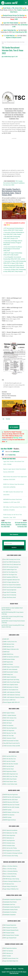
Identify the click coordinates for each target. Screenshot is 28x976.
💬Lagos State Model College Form (10, 961)
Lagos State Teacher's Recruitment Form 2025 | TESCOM (13, 463)
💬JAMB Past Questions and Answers (10, 657)
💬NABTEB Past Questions (8, 815)
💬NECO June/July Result (8, 766)
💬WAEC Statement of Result (9, 738)
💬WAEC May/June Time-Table (9, 733)
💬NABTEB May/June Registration (10, 794)
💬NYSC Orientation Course (8, 843)
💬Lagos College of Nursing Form (9, 886)
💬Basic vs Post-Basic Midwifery (9, 866)
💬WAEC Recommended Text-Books (10, 740)
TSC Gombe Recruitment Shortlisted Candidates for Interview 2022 (14, 183)
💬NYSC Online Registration (8, 835)
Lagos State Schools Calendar (10, 23)
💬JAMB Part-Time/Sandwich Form (10, 689)
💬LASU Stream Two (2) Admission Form (11, 564)
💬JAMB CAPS (5, 639)
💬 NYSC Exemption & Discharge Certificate (12, 853)
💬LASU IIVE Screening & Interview (10, 567)
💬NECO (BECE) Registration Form (10, 774)
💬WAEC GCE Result (7, 723)
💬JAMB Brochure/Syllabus (8, 659)
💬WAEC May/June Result (8, 720)
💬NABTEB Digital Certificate (9, 820)
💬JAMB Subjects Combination (9, 677)
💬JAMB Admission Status (8, 644)
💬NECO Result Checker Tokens (9, 781)
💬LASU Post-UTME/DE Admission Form (11, 562)
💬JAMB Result (5, 651)
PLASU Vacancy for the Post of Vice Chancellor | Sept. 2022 (12, 516)
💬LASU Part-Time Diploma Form (9, 572)
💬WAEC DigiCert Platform (8, 713)
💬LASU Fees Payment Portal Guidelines (11, 584)
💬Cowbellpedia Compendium (9, 914)
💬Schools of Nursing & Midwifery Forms (11, 881)
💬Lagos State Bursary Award (9, 597)
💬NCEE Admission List (7, 953)
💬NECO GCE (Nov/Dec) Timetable (10, 764)
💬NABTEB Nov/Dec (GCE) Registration (11, 797)
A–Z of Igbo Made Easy (9, 35)
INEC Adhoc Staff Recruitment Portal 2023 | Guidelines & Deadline (14, 508)
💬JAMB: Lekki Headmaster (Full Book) (11, 692)
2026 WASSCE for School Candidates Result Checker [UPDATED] (12, 608)
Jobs (5, 42)
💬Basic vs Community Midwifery (10, 871)
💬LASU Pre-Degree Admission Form (10, 582)
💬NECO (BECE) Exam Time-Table (9, 776)
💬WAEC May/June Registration (9, 728)
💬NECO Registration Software (9, 771)
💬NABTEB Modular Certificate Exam (10, 812)
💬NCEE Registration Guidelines (9, 948)
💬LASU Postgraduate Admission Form (11, 579)
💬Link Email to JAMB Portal (8, 700)
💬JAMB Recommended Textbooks (10, 672)
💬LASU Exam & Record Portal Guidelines (11, 587)
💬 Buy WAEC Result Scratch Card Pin (11, 743)
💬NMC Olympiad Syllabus (8, 932)
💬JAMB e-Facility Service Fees (9, 641)
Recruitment (8, 418)
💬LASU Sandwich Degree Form (9, 569)
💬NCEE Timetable (6, 956)
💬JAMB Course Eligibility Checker (10, 684)
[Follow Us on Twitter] (3, 451)
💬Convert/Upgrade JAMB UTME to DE (11, 702)
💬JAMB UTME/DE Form (7, 654)
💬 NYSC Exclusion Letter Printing (10, 855)
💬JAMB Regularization (7, 662)
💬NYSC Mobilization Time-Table (9, 833)
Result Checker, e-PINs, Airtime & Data (12, 8)
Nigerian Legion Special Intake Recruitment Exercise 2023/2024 (14, 470)
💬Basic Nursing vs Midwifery (9, 876)
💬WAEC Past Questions (7, 725)
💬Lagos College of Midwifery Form (10, 889)
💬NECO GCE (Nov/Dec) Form (9, 758)
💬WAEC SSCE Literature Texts (9, 718)
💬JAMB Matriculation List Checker (10, 687)
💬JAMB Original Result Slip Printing (10, 679)
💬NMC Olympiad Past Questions (9, 927)
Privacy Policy (20, 968)
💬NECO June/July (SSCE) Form (9, 756)
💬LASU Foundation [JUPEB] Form (10, 577)
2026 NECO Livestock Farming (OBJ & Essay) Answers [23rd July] (12, 617)
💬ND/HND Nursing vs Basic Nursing (10, 879)
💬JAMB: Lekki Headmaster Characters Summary (13, 697)
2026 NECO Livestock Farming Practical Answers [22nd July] (13, 621)
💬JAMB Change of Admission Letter (10, 649)
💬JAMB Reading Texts (7, 674)
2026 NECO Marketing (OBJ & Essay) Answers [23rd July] (12, 613)
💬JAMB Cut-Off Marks (7, 664)
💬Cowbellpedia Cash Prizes (8, 904)
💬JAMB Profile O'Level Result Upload (11, 682)
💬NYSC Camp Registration (8, 840)
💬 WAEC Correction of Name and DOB (11, 745)
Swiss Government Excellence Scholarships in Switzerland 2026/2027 (12, 248)
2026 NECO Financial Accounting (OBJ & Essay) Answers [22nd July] (13, 626)
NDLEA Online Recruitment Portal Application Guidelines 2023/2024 (15, 478)
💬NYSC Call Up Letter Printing (9, 848)
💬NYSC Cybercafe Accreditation (9, 830)
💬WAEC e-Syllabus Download (9, 715)
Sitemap (14, 968)
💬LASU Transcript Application (9, 590)
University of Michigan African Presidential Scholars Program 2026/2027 (12, 242)
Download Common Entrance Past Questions (14, 15)
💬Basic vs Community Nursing (9, 873)
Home (3, 42)
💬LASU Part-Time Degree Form (9, 574)
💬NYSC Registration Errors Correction (11, 850)
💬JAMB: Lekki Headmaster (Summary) (11, 694)
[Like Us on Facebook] (3, 454)
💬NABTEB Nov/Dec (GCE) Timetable (10, 807)
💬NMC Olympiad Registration (9, 925)
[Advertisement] (14, 74)
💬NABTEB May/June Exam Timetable (10, 804)
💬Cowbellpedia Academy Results (10, 909)
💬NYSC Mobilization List (8, 838)
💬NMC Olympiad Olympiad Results (10, 930)
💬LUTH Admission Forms (8, 884)
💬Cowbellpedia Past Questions (9, 912)
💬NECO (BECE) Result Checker (9, 779)
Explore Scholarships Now (9, 30)
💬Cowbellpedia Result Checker (9, 902)
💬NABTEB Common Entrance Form (10, 958)
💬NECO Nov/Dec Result (8, 769)
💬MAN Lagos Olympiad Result (9, 937)
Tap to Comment (14, 427)
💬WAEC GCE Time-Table (8, 735)
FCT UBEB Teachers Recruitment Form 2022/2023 (13, 493)
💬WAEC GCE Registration (8, 730)
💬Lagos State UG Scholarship (9, 595)
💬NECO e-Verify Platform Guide (9, 784)
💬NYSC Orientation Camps (8, 845)
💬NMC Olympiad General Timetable (10, 935)
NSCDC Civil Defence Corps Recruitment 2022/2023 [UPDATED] (13, 485)
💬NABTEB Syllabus (6, 809)
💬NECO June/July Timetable (8, 761)
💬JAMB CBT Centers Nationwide (9, 669)
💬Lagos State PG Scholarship (9, 592)
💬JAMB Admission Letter (8, 646)
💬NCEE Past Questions (7, 951)
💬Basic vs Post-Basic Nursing (9, 868)
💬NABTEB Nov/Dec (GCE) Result (10, 799)
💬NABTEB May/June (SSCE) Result (10, 802)
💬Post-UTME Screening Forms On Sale (11, 559)
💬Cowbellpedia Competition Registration (11, 899)
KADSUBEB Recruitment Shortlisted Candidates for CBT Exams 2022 (12, 501)
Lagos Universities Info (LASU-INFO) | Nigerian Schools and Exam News (17, 972)
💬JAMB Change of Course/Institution (10, 667)
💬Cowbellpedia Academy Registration (11, 907)
